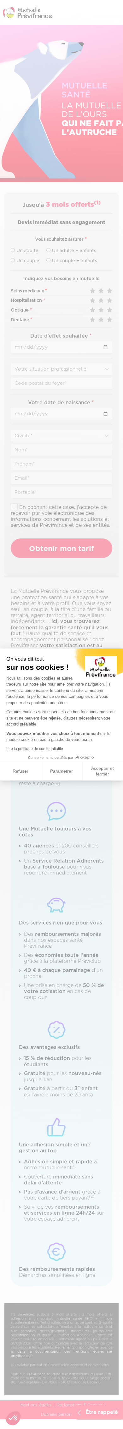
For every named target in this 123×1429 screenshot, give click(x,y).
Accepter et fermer (102, 771)
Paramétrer (61, 771)
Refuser (20, 771)
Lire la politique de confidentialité (34, 749)
